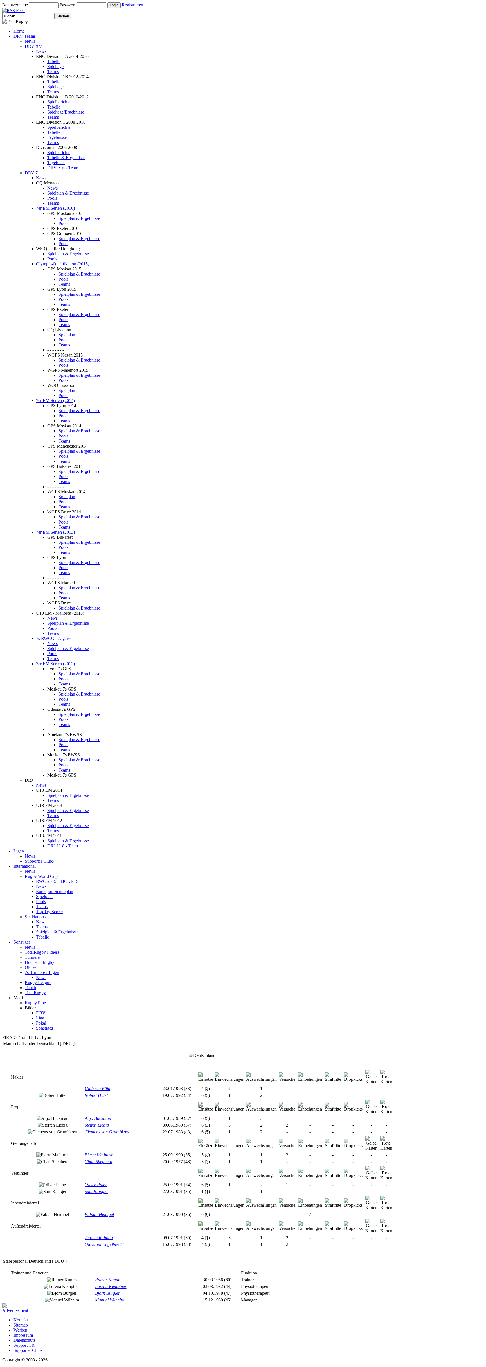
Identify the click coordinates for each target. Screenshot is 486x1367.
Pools (52, 198)
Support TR (24, 1345)
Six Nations (35, 916)
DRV (41, 1012)
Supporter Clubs (39, 861)
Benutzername (15, 5)
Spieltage (55, 66)
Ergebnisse (57, 137)
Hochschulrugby (39, 962)
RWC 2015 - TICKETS (57, 881)
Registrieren (132, 5)
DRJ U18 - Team (62, 845)
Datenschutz (24, 1340)
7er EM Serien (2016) (55, 208)
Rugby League (38, 982)
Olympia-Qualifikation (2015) (62, 263)
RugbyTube (35, 1002)
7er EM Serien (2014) (55, 400)
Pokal (41, 1023)
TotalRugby (35, 992)
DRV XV (33, 46)
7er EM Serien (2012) (55, 663)
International (25, 866)
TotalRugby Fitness (42, 952)
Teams (53, 71)
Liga (40, 1018)
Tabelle (53, 61)
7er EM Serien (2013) (55, 532)
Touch (30, 987)
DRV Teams (25, 36)
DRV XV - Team (62, 167)
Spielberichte (58, 102)
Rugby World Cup (41, 876)
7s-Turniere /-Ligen (42, 972)
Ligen (19, 851)
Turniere (32, 957)
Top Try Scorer (49, 911)
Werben (20, 1330)
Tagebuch (56, 162)
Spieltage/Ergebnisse (65, 112)
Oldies (30, 967)
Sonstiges (22, 942)
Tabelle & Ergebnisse (66, 157)
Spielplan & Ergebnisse (68, 193)
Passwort (68, 5)
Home (19, 31)
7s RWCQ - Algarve (54, 638)
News (30, 41)
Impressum (23, 1335)
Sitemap (21, 1325)
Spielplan (66, 334)
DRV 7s (32, 172)
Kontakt (21, 1320)
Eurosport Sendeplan (54, 891)
